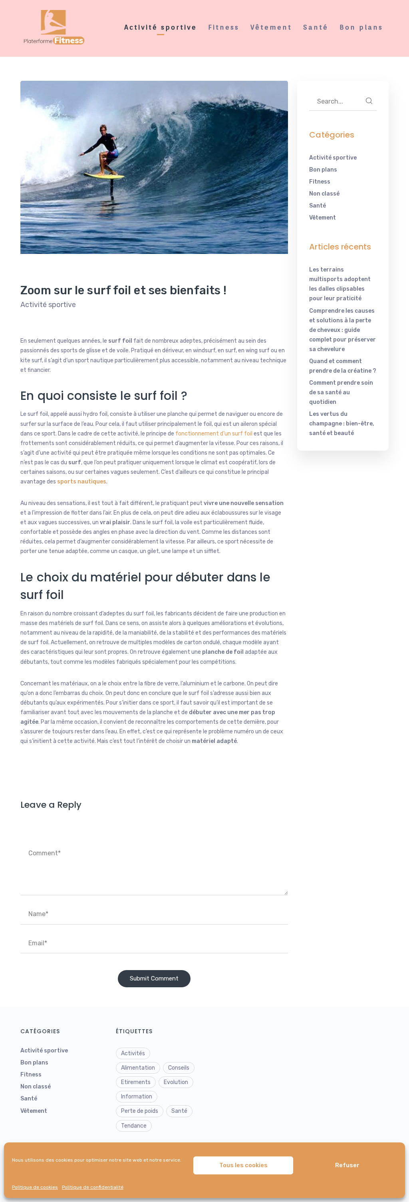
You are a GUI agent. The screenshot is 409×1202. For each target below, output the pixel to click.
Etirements (136, 1082)
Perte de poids (139, 1111)
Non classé (324, 193)
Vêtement (322, 217)
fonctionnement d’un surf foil (213, 433)
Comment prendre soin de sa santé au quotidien (341, 392)
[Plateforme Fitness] (56, 28)
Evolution (176, 1082)
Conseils (178, 1067)
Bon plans (323, 169)
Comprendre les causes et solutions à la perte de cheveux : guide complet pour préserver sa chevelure (342, 330)
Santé (317, 205)
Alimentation (138, 1067)
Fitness (319, 181)
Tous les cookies (243, 1165)
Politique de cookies (35, 1187)
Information (136, 1096)
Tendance (134, 1125)
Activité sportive (48, 304)
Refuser (347, 1165)
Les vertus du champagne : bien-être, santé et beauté (341, 424)
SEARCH (369, 101)
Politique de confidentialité (92, 1187)
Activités (133, 1053)
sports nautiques (81, 481)
